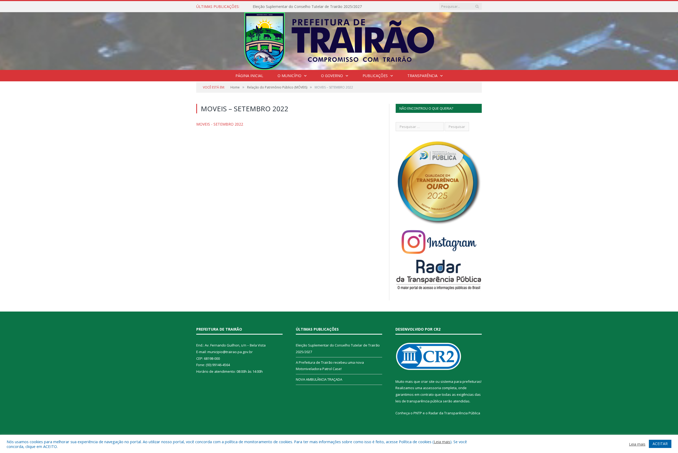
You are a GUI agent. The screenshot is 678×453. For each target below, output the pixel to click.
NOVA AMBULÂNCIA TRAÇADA (319, 379)
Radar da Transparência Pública (454, 413)
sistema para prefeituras (460, 381)
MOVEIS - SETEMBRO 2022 (219, 124)
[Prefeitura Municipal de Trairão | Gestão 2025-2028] (339, 40)
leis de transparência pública (418, 401)
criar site (428, 381)
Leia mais (442, 441)
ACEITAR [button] (660, 443)
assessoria (432, 387)
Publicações (375, 75)
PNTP (417, 413)
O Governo (332, 75)
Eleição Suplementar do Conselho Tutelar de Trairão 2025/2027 (307, 6)
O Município (289, 75)
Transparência (422, 75)
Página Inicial (249, 75)
